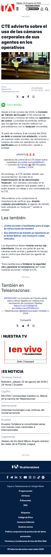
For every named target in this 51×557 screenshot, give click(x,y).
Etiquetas (25, 512)
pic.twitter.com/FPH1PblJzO (25, 308)
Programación (25, 491)
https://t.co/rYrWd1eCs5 (25, 305)
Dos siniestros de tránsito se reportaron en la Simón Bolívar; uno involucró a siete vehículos (26, 236)
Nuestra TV (14, 336)
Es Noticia (13, 371)
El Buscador (25, 500)
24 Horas (25, 495)
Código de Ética (25, 517)
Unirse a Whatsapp (14, 105)
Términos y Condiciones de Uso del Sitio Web (26, 541)
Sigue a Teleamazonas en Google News (25, 486)
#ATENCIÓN (10, 298)
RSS (25, 505)
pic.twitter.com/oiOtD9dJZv (31, 162)
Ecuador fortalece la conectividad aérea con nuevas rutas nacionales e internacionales (23, 427)
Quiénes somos (25, 527)
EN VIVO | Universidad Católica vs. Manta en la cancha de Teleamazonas (24, 397)
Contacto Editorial (25, 522)
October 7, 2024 (25, 167)
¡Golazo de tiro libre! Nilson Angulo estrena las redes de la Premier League (25, 442)
